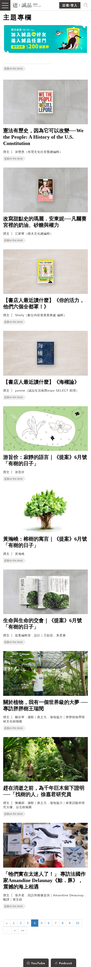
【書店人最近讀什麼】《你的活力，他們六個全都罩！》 (43, 303)
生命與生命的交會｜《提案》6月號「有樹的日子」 (42, 624)
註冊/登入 (70, 5)
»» (22, 930)
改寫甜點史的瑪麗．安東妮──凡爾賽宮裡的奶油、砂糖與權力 (45, 222)
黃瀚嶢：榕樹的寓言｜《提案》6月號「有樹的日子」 (45, 542)
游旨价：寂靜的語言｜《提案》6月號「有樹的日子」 (45, 460)
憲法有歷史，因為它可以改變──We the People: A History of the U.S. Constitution (43, 137)
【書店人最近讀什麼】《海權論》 (41, 382)
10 (77, 923)
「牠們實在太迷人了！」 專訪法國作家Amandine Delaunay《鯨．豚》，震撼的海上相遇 (44, 880)
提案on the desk (13, 68)
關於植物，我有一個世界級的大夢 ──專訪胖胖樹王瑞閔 (45, 705)
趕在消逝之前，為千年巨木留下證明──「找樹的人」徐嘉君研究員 (43, 791)
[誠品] (27, 4)
